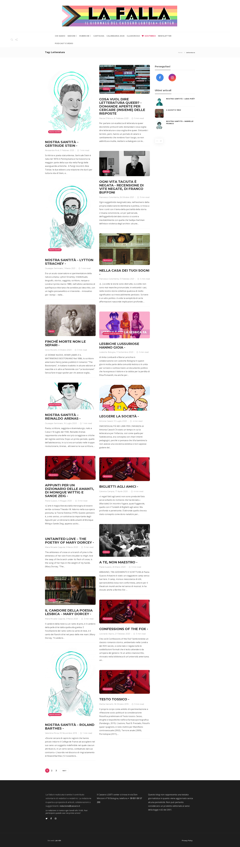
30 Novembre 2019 (68, 733)
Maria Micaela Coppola (55, 547)
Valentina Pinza (52, 733)
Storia (51, 331)
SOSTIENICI (150, 36)
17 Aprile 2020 (121, 491)
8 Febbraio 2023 (121, 118)
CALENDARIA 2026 (115, 36)
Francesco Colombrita (109, 197)
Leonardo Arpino (106, 634)
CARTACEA (98, 36)
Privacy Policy (187, 840)
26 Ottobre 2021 (127, 197)
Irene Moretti (51, 350)
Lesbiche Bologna (107, 352)
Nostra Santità (54, 132)
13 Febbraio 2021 (127, 279)
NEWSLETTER (164, 36)
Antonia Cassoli (106, 421)
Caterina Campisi (106, 491)
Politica (106, 406)
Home (180, 52)
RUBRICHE (84, 36)
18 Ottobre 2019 (121, 704)
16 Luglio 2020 (70, 423)
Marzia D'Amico (106, 118)
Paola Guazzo (51, 501)
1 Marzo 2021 (69, 268)
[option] (175, 113)
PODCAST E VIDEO (64, 43)
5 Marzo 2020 (72, 547)
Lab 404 (58, 840)
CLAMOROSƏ (133, 36)
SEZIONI (71, 36)
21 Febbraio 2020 (122, 634)
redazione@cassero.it (70, 806)
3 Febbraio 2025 (67, 150)
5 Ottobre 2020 (65, 350)
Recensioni (108, 260)
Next (64, 771)
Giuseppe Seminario (54, 268)
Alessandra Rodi (52, 150)
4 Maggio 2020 (65, 501)
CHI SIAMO (60, 36)
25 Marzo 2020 (119, 567)
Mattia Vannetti (106, 704)
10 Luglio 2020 (120, 421)
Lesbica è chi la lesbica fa (113, 333)
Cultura (106, 89)
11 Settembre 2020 (124, 352)
